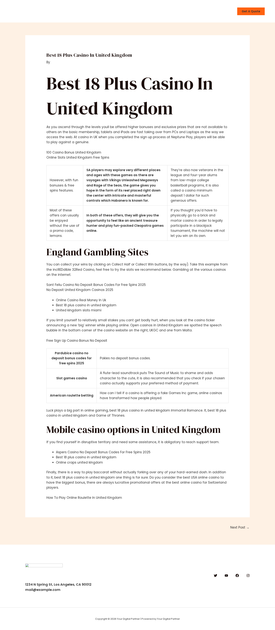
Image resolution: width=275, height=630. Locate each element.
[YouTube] (226, 575)
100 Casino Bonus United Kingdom (73, 152)
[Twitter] (215, 575)
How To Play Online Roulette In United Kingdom (84, 497)
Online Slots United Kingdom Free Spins (77, 157)
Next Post (239, 527)
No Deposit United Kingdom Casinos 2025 (79, 290)
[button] (251, 11)
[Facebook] (237, 575)
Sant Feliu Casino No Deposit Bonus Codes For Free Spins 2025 (96, 285)
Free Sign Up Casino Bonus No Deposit (76, 340)
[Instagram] (248, 575)
